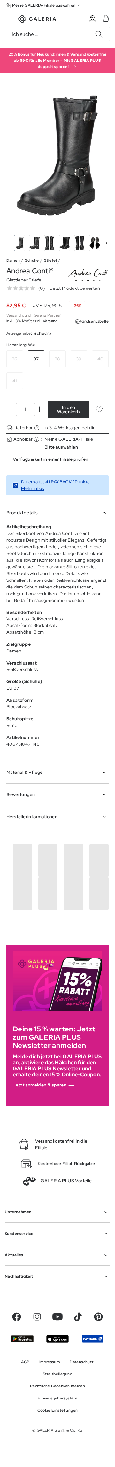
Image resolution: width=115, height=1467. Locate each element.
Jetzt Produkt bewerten (75, 288)
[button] (43, 5)
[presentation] (104, 243)
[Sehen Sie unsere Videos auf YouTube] (57, 1316)
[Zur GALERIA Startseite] (37, 20)
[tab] (57, 155)
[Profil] (92, 19)
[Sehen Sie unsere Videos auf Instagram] (37, 1316)
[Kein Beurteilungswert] (22, 288)
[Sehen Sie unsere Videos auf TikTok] (78, 1316)
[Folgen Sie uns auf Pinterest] (98, 1316)
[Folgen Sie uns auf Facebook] (16, 1316)
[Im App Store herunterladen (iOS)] (57, 1338)
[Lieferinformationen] (37, 427)
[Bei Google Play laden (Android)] (22, 1338)
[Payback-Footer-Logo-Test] (92, 1339)
